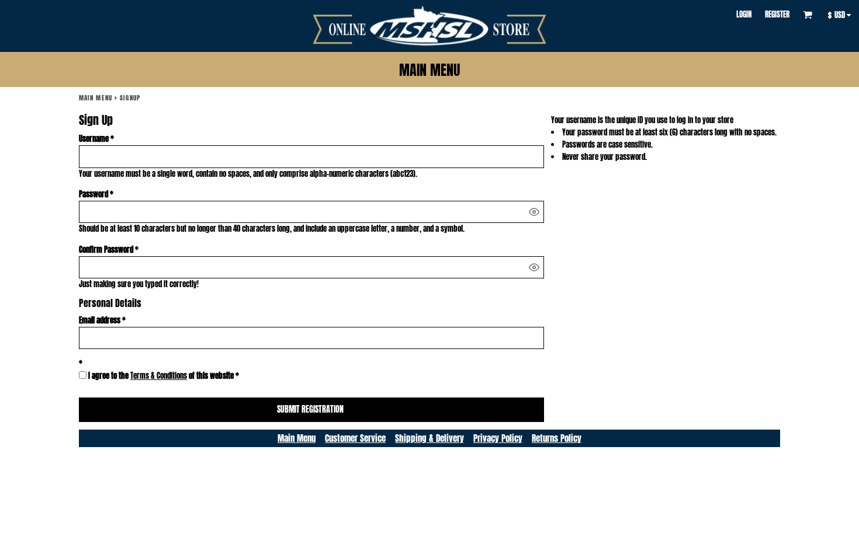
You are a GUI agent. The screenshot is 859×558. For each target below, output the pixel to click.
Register (777, 14)
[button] (807, 14)
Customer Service (355, 438)
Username (94, 138)
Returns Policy (556, 438)
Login (743, 14)
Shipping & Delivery (429, 438)
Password (93, 194)
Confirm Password (106, 249)
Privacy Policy (497, 438)
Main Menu (95, 98)
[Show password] (534, 211)
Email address (99, 320)
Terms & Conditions (158, 375)
